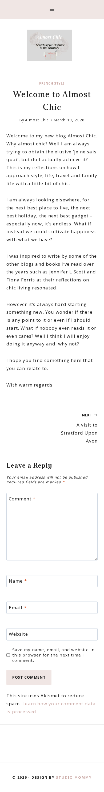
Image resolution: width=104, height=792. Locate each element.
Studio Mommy (74, 777)
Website (18, 634)
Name (18, 581)
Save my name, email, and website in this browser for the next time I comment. (53, 655)
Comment (22, 499)
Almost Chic (37, 119)
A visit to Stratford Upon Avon (79, 428)
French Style (52, 83)
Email (18, 607)
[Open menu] (52, 9)
